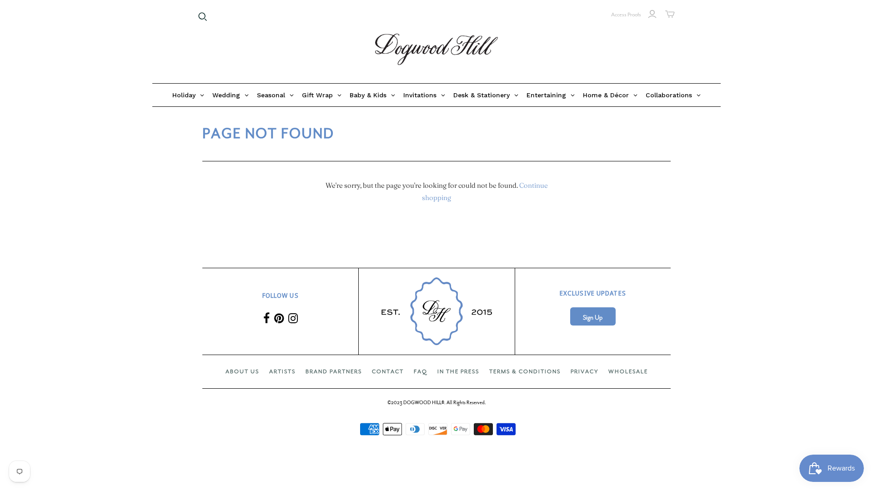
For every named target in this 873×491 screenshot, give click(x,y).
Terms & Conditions (525, 371)
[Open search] (202, 16)
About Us (242, 371)
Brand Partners (334, 371)
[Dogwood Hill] (436, 49)
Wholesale (628, 371)
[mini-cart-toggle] (669, 14)
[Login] (652, 14)
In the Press (458, 371)
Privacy (584, 371)
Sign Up (592, 317)
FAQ (420, 371)
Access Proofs (626, 14)
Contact (388, 371)
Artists (282, 371)
